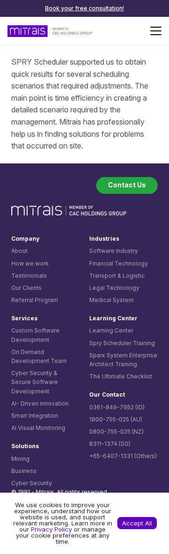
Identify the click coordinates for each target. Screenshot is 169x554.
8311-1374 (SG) (110, 443)
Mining (20, 458)
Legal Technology (114, 287)
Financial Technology (118, 263)
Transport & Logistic (117, 275)
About (19, 250)
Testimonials (29, 275)
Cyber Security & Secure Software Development (34, 381)
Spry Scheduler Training (122, 343)
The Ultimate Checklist (120, 376)
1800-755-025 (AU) (115, 419)
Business (24, 470)
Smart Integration (34, 415)
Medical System (111, 299)
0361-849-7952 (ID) (117, 407)
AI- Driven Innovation (40, 403)
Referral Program (34, 299)
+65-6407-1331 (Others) (123, 455)
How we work (30, 263)
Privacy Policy (51, 529)
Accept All (137, 523)
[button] (156, 31)
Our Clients (26, 287)
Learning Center (111, 330)
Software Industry (113, 250)
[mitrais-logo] (50, 31)
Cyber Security (31, 483)
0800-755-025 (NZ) (116, 431)
